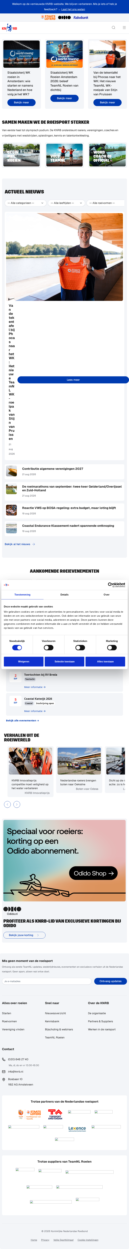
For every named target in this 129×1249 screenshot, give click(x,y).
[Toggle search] (113, 27)
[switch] (48, 647)
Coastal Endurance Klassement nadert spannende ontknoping (68, 526)
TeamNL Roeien (54, 1037)
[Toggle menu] (124, 27)
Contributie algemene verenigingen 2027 (52, 469)
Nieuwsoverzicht (55, 1013)
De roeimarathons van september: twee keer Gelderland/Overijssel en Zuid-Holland (72, 488)
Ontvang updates (111, 981)
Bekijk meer (21, 102)
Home (34, 1239)
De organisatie (97, 1013)
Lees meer (73, 380)
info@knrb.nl (15, 1071)
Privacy (45, 1239)
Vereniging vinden (13, 1029)
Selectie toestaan (65, 661)
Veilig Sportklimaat (63, 1239)
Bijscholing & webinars (59, 1029)
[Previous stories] (7, 804)
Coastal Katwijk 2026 (38, 699)
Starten (6, 1013)
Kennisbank (52, 1021)
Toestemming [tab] (22, 594)
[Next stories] (16, 804)
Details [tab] (64, 594)
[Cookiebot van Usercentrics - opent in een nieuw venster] (110, 584)
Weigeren (23, 661)
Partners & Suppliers (100, 1021)
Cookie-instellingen (88, 1239)
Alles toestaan (105, 661)
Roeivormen (9, 1021)
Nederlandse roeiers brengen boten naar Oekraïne (77, 782)
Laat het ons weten (73, 9)
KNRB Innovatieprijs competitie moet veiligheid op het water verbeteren (28, 784)
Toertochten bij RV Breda (40, 675)
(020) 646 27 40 (18, 1059)
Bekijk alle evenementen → (22, 720)
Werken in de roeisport (102, 1029)
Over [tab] (106, 594)
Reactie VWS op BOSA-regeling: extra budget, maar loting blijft (69, 508)
